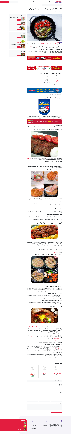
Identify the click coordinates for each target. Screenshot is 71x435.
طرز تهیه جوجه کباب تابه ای (55, 252)
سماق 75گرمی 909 (32, 373)
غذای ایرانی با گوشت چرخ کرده (41, 43)
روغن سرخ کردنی (55, 291)
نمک (58, 81)
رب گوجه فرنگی (58, 251)
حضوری (55, 167)
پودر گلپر (57, 80)
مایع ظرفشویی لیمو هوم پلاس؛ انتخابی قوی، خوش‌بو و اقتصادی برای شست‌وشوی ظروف (15, 18)
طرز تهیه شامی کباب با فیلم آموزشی (54, 304)
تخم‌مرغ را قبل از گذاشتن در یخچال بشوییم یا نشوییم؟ (15, 22)
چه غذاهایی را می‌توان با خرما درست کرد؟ (16, 44)
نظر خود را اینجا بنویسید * (59, 403)
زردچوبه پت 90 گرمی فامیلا (56, 373)
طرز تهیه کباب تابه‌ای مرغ (32, 336)
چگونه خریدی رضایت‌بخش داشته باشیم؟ (16, 35)
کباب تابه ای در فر (29, 158)
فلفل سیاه (56, 81)
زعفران (54, 251)
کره (58, 291)
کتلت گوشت (51, 328)
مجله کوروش (37, 47)
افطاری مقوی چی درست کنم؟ (56, 45)
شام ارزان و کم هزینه (29, 46)
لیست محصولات (45, 425)
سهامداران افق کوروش (44, 423)
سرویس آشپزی (52, 46)
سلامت (42, 1)
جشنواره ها (45, 426)
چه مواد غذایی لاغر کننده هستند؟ (17, 39)
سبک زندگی (45, 1)
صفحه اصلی (51, 1)
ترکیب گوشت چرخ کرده (58, 348)
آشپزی (49, 1)
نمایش (58, 42)
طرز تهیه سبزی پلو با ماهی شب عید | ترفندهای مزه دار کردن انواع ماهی (16, 53)
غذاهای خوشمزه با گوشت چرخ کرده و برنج (52, 43)
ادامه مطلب (18, 19)
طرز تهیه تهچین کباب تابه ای (57, 338)
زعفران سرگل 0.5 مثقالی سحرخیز (44, 373)
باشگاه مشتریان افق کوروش (31, 1)
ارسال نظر (56, 412)
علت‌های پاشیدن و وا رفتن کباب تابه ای (34, 326)
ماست (59, 84)
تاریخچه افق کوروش (38, 1)
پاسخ (61, 392)
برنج (56, 83)
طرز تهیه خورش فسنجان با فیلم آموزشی (53, 340)
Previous (62, 371)
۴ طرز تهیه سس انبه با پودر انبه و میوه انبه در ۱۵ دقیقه (15, 27)
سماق (57, 79)
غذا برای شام (32, 45)
